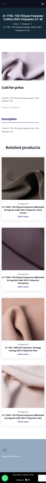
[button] (5, 478)
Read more (40, 157)
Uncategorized (14, 107)
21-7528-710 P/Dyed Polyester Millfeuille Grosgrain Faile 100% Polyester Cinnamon (23, 280)
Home (15, 24)
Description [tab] (9, 119)
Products (26, 24)
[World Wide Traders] (5, 3)
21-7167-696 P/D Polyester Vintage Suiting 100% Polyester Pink (23, 349)
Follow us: (20, 480)
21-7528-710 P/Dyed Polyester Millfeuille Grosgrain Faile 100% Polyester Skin (23, 416)
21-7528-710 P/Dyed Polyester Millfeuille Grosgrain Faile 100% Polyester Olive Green (23, 210)
